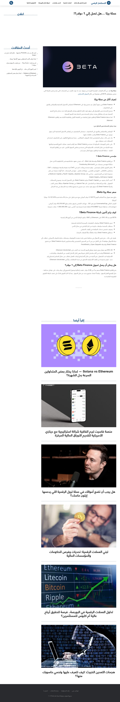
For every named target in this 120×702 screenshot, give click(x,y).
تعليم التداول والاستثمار (80, 3)
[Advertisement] (78, 30)
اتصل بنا (46, 690)
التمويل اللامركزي (83, 93)
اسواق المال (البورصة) (44, 3)
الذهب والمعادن (56, 3)
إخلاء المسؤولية (65, 690)
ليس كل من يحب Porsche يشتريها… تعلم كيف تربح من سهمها (20, 54)
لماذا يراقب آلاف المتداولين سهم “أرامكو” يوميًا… (22, 59)
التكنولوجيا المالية (31, 3)
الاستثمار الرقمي (98, 3)
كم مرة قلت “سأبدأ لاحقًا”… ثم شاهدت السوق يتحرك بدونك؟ (21, 64)
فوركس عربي (75, 690)
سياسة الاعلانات (54, 690)
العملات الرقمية (67, 3)
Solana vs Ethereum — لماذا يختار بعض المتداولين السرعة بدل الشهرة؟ (21, 74)
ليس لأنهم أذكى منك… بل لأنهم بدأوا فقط (24, 69)
